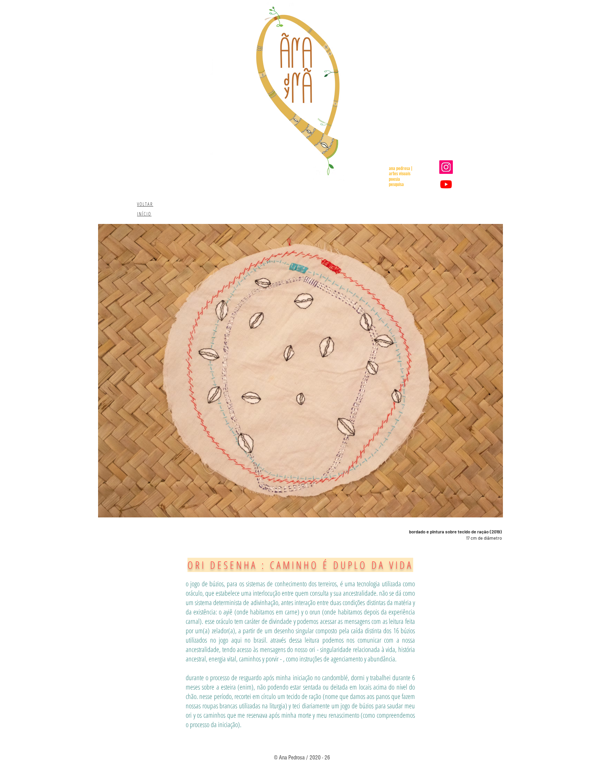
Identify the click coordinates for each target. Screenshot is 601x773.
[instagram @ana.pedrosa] (446, 167)
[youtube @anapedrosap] (446, 184)
